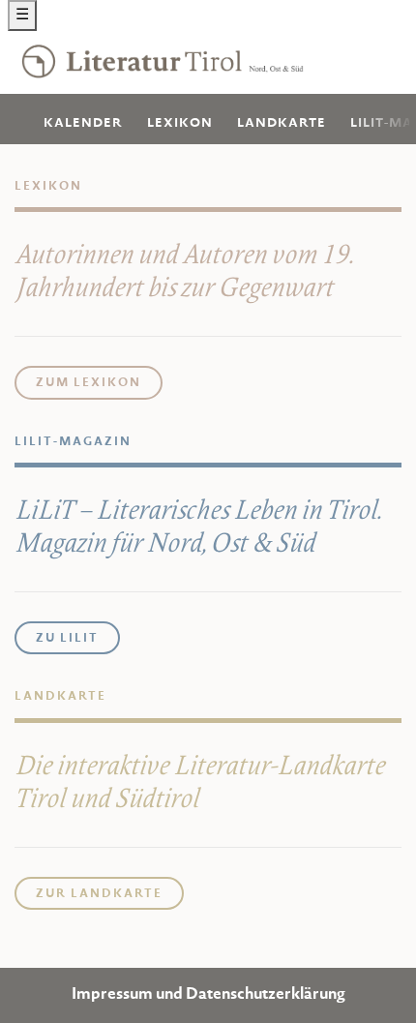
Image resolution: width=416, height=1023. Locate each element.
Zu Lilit (67, 639)
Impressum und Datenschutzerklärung (208, 995)
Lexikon (180, 123)
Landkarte (281, 123)
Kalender (83, 123)
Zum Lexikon (88, 383)
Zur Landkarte (99, 894)
